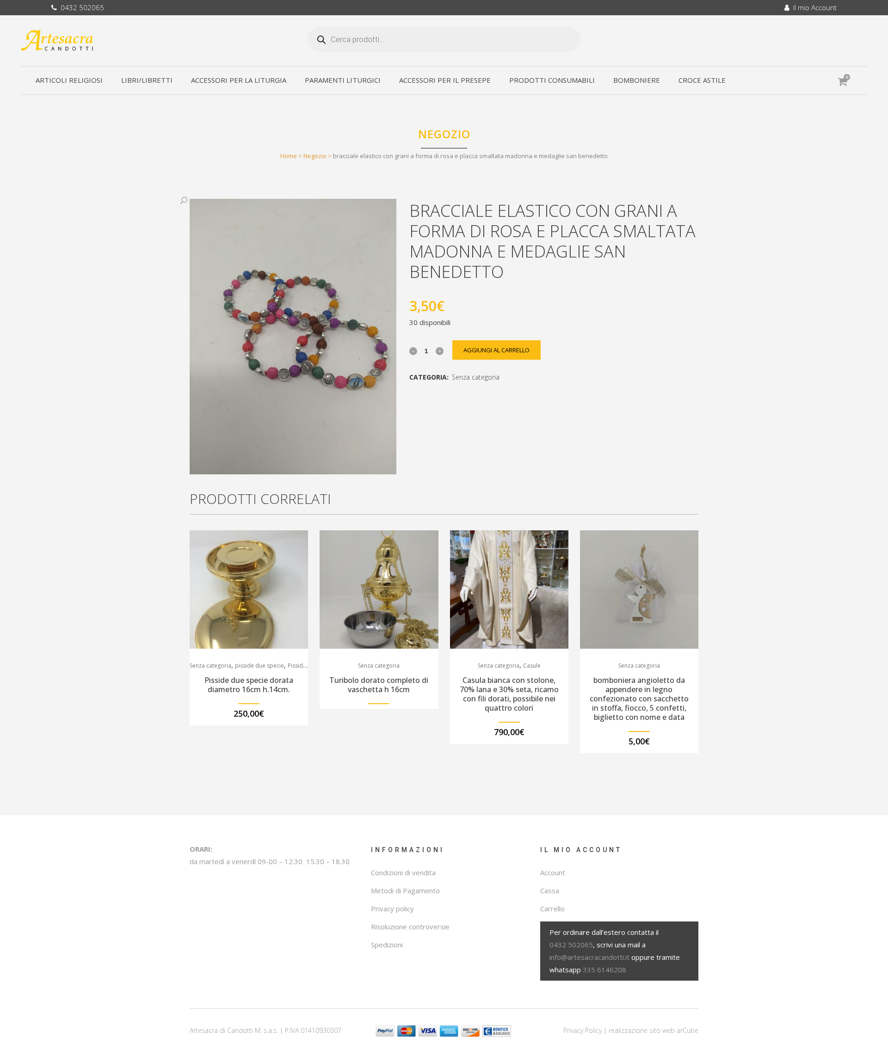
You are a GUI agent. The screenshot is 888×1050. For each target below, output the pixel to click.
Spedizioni (387, 944)
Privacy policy (392, 908)
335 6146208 (604, 969)
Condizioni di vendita (403, 872)
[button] (283, 201)
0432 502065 (80, 7)
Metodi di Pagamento (405, 890)
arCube (687, 1030)
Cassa (549, 890)
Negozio (315, 156)
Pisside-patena (307, 665)
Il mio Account (813, 7)
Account (552, 872)
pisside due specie (259, 665)
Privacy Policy (582, 1030)
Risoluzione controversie (410, 926)
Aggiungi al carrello (496, 350)
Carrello (552, 908)
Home (288, 156)
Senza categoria (476, 377)
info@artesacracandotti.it (589, 957)
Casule (532, 665)
